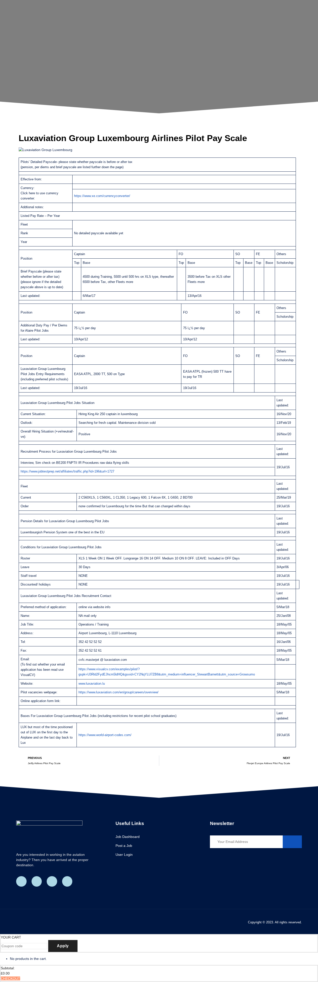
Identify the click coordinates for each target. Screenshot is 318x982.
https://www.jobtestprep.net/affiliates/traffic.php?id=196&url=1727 (67, 471)
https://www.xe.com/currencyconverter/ (102, 196)
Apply (63, 946)
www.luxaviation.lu (92, 683)
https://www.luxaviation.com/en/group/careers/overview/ (119, 692)
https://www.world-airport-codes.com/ (105, 735)
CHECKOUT (10, 979)
